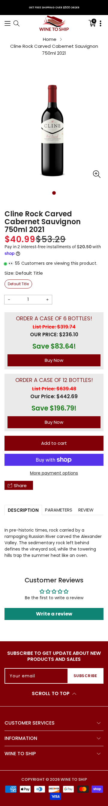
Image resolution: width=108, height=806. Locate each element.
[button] (7, 23)
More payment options (54, 473)
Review (86, 510)
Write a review (54, 613)
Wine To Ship (74, 779)
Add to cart (54, 443)
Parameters (58, 510)
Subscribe (85, 676)
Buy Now (54, 360)
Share (20, 485)
